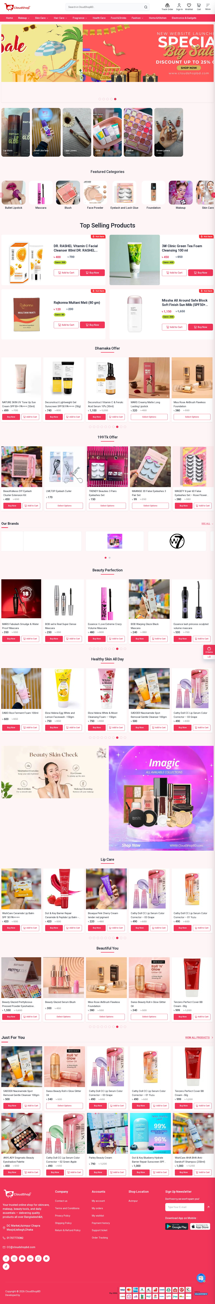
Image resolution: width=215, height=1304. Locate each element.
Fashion (136, 18)
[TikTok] (6, 1266)
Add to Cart (68, 272)
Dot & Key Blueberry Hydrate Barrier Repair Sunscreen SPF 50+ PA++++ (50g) (191, 717)
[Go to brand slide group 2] (109, 557)
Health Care (99, 18)
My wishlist (98, 1215)
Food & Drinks (118, 18)
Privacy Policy (62, 1215)
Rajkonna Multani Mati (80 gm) (77, 303)
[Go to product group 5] (105, 426)
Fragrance (78, 18)
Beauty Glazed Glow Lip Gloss (105, 402)
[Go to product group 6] (109, 426)
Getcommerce (29, 1295)
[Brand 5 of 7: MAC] (45, 541)
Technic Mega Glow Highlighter (63, 402)
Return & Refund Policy (67, 1230)
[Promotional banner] (53, 798)
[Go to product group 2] (94, 426)
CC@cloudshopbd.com (21, 1247)
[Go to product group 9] (121, 426)
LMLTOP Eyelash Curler (59, 491)
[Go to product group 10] (124, 426)
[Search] (145, 7)
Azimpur (133, 1200)
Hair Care (59, 18)
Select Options (22, 417)
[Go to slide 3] (107, 99)
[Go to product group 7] (113, 426)
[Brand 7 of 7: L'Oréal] (170, 541)
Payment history (101, 1223)
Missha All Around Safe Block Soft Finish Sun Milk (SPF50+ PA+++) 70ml (184, 302)
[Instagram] (14, 1258)
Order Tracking (100, 1237)
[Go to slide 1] (99, 99)
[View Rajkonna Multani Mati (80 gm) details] (26, 314)
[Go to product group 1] (90, 426)
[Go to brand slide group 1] (105, 557)
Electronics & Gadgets (184, 18)
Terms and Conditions (67, 1208)
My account (98, 1200)
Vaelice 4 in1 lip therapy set (190, 913)
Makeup (22, 18)
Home (9, 18)
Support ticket (99, 1230)
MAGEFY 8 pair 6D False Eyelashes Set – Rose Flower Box (191, 495)
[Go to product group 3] (97, 426)
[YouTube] (22, 1258)
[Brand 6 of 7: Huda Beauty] (107, 541)
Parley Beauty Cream (143, 712)
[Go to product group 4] (101, 426)
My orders (97, 1208)
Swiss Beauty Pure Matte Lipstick (150, 402)
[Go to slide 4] (111, 99)
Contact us (61, 1200)
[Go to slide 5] (115, 99)
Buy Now (94, 272)
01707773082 (15, 1238)
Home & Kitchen (157, 18)
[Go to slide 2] (103, 99)
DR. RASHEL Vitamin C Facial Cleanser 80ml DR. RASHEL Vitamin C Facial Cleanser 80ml (76, 248)
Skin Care (40, 18)
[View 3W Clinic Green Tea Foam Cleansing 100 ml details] (135, 260)
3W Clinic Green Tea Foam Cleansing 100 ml (182, 248)
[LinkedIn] (30, 1258)
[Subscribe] (208, 1207)
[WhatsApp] (38, 1258)
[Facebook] (6, 1258)
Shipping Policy (63, 1223)
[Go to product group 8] (117, 426)
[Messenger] (46, 1258)
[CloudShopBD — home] (16, 7)
